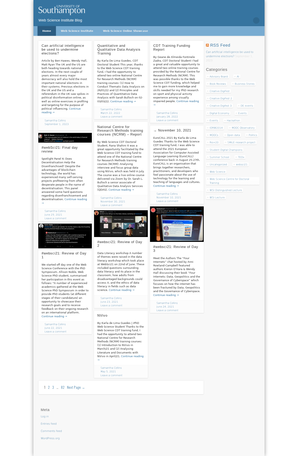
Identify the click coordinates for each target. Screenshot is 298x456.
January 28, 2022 (167, 116)
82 (63, 387)
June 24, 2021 (165, 306)
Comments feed (51, 431)
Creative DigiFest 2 (221, 98)
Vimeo (247, 20)
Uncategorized (218, 164)
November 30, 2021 (113, 201)
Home (46, 30)
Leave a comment (111, 116)
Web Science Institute (77, 30)
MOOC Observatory (243, 127)
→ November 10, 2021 (172, 130)
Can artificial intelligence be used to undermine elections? (63, 49)
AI (238, 76)
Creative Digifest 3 (221, 105)
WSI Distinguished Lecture (226, 190)
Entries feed (49, 423)
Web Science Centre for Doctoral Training (229, 181)
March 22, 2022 (110, 113)
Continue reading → (123, 101)
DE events (247, 105)
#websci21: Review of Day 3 (175, 249)
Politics (253, 135)
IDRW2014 (216, 127)
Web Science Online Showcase (125, 30)
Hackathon (233, 120)
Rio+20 (214, 142)
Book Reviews (218, 83)
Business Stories (244, 83)
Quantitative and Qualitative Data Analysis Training (118, 49)
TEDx (241, 157)
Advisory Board (219, 76)
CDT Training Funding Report (171, 47)
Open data (233, 135)
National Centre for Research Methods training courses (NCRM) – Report (120, 130)
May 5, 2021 (108, 371)
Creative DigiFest (220, 91)
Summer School (219, 157)
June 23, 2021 (109, 301)
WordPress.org (50, 438)
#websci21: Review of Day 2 (119, 244)
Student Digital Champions (226, 149)
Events (242, 113)
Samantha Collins (55, 120)
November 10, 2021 (169, 197)
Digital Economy (219, 113)
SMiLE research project (241, 142)
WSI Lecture (217, 197)
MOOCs (214, 135)
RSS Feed (220, 45)
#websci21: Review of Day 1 (64, 255)
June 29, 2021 (53, 214)
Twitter (239, 20)
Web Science (217, 171)
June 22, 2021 (53, 328)
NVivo (102, 315)
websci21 (242, 164)
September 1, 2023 (57, 124)
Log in (45, 416)
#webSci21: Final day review (60, 149)
